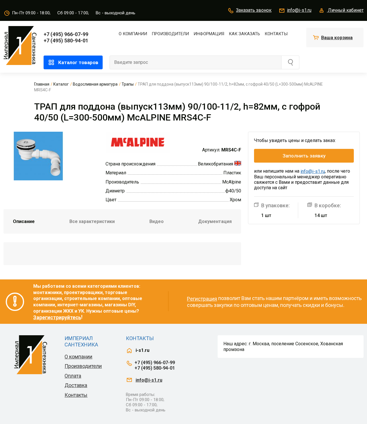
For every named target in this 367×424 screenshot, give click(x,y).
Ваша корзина (337, 37)
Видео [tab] (156, 221)
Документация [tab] (215, 221)
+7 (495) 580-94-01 (66, 41)
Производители (170, 33)
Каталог (61, 84)
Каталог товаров (78, 62)
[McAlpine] (138, 142)
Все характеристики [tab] (92, 221)
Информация (209, 33)
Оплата (73, 376)
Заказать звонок (254, 10)
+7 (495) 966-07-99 (66, 34)
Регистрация (202, 299)
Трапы (128, 84)
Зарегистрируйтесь (57, 317)
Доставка (76, 385)
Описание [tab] (24, 221)
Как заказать (244, 33)
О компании (133, 33)
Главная (41, 84)
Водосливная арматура (95, 84)
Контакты (276, 33)
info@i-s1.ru (299, 10)
